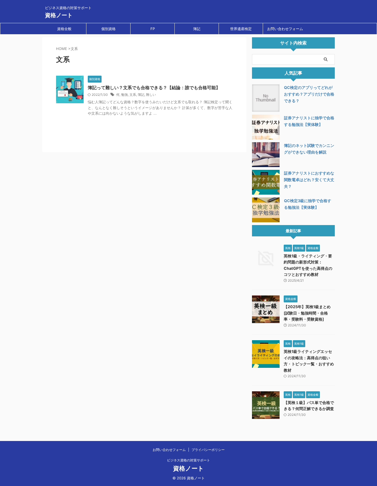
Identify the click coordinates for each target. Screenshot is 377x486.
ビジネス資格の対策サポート (188, 460)
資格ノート (59, 15)
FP (152, 29)
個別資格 (108, 29)
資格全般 (64, 29)
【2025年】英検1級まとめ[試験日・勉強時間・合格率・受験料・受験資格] (307, 312)
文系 (132, 95)
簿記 (196, 29)
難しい (151, 95)
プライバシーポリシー (208, 450)
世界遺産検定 (241, 29)
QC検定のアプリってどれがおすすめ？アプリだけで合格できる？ (309, 94)
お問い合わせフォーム (285, 29)
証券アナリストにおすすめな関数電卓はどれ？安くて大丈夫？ (309, 180)
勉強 (124, 95)
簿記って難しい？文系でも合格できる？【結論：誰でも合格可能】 (154, 87)
